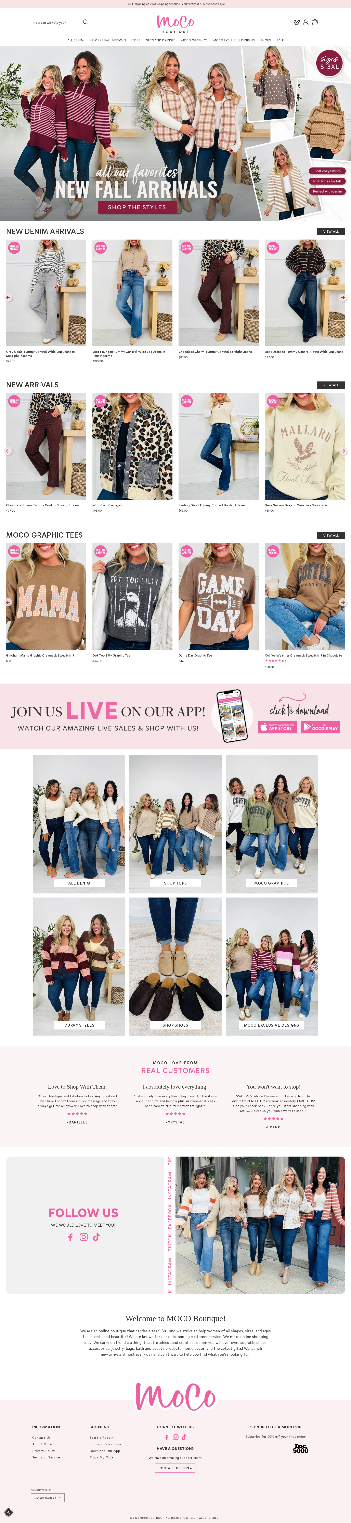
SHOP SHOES (175, 1025)
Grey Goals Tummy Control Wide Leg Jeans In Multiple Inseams (40, 354)
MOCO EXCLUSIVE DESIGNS (234, 40)
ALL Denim (75, 40)
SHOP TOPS (175, 883)
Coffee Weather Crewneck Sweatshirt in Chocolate (303, 655)
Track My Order (102, 1457)
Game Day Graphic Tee (195, 655)
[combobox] (60, 22)
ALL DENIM (79, 883)
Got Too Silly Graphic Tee (111, 655)
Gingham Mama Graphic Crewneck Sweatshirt (40, 655)
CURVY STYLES (79, 1025)
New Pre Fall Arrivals (107, 40)
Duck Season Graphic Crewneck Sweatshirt (297, 505)
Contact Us (41, 1437)
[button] (316, 22)
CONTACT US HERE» (175, 1468)
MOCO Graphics (194, 40)
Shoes (265, 40)
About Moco (42, 1444)
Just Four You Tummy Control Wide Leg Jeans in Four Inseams (128, 354)
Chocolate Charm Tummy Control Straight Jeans (215, 352)
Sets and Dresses (161, 40)
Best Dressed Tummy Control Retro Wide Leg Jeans (304, 352)
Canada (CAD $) (45, 1497)
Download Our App (105, 1450)
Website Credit (210, 1517)
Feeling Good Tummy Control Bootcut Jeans (212, 505)
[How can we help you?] (85, 22)
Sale (280, 40)
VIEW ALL (331, 231)
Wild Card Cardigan (107, 505)
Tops (136, 40)
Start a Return (102, 1437)
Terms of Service (46, 1457)
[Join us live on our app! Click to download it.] (175, 716)
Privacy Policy (43, 1450)
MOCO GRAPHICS (271, 883)
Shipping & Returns (105, 1444)
